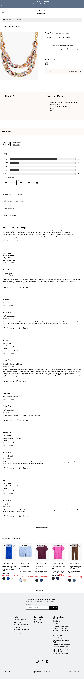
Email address (29, 604)
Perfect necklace (9, 316)
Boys (49, 4)
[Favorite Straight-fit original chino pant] (79, 545)
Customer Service (20, 619)
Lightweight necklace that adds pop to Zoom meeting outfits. (22, 416)
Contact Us (17, 634)
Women (35, 4)
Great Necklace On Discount (13, 364)
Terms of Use (57, 635)
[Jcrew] (47, 671)
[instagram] (37, 661)
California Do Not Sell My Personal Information (61, 646)
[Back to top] (80, 690)
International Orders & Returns (21, 630)
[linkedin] (46, 661)
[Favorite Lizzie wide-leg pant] (13, 545)
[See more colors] (11, 578)
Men (40, 4)
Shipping (17, 627)
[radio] (47, 63)
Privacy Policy (57, 638)
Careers (55, 624)
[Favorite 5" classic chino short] (30, 545)
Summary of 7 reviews (63, 33)
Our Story (56, 621)
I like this (6, 504)
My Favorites (37, 622)
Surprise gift (7, 274)
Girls (45, 4)
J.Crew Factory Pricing (60, 653)
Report (25, 287)
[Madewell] (37, 671)
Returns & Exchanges (21, 625)
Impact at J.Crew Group (61, 626)
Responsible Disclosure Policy (61, 641)
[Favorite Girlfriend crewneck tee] (63, 545)
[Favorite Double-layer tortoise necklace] (35, 34)
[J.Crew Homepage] (41, 12)
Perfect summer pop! (10, 410)
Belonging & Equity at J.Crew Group (60, 650)
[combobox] (63, 71)
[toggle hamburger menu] (3, 11)
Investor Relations (59, 633)
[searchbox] (42, 201)
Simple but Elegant (10, 456)
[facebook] (42, 661)
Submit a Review (8, 177)
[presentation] (49, 33)
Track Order (18, 622)
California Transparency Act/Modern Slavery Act (61, 629)
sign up (53, 608)
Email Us (42, 591)
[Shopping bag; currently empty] (81, 12)
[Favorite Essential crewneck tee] (46, 545)
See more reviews (42, 527)
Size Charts (37, 619)
